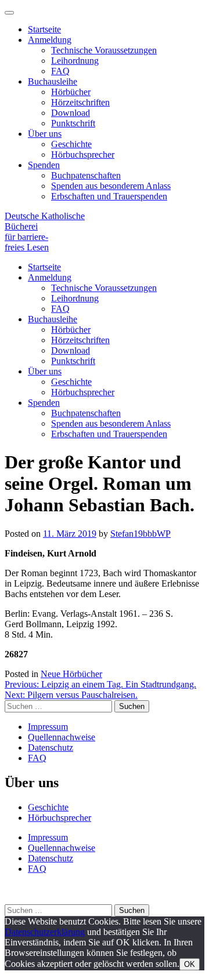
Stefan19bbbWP (140, 534)
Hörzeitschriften (80, 102)
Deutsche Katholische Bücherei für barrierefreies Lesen (45, 231)
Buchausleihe (52, 81)
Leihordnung (75, 61)
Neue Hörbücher (71, 674)
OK (189, 964)
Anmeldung (49, 40)
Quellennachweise (61, 737)
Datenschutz (50, 747)
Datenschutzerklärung (45, 932)
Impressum (48, 727)
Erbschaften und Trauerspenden (109, 196)
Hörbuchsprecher (82, 154)
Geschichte (71, 144)
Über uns (45, 134)
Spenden (44, 165)
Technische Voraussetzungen (104, 50)
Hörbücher (71, 92)
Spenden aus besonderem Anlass (111, 186)
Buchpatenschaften (86, 175)
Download (70, 113)
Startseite (44, 29)
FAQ (60, 71)
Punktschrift (73, 123)
